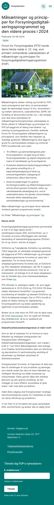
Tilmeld (11, 489)
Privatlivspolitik (15, 452)
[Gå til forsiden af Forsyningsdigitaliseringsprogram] (12, 6)
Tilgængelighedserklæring (20, 446)
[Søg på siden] (43, 6)
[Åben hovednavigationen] (51, 6)
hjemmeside (17, 315)
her (42, 215)
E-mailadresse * (12, 470)
